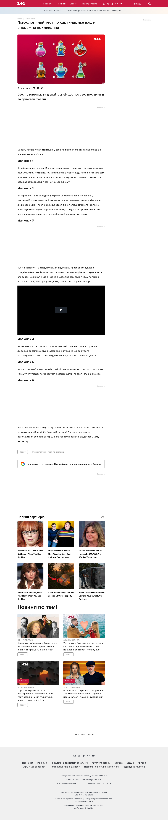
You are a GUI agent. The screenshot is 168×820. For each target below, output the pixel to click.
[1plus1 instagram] (75, 756)
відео (73, 3)
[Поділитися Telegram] (34, 88)
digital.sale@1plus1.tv (84, 801)
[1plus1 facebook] (88, 756)
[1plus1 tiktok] (84, 756)
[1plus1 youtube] (93, 755)
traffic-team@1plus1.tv (83, 808)
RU (139, 4)
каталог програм (101, 762)
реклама (42, 762)
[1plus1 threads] (79, 756)
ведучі (130, 762)
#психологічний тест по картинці (48, 452)
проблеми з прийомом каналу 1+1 (69, 762)
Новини (61, 3)
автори (142, 762)
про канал (27, 762)
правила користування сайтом (101, 766)
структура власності (34, 766)
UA (135, 4)
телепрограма (89, 3)
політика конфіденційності (65, 766)
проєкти (48, 3)
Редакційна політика (134, 766)
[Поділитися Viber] (42, 88)
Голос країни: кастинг (52, 10)
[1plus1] (21, 3)
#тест (23, 452)
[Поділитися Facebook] (38, 88)
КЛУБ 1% (23, 680)
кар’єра (118, 762)
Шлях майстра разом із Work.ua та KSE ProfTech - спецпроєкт (95, 10)
